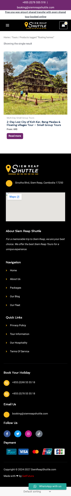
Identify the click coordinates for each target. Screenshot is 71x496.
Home (7, 37)
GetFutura (28, 476)
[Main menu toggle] (7, 25)
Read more (15, 136)
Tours (15, 37)
